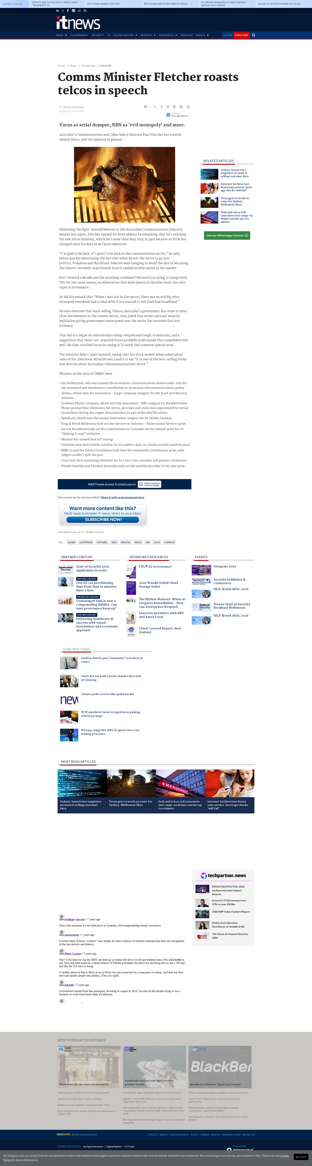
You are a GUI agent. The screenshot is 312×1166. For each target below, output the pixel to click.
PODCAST (187, 35)
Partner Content (77, 557)
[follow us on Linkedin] (57, 10)
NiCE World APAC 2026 (231, 590)
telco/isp (125, 542)
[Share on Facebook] (162, 107)
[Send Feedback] (175, 107)
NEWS (59, 35)
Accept (301, 1157)
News (73, 66)
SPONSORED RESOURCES (149, 557)
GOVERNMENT (79, 35)
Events (201, 557)
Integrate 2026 (225, 567)
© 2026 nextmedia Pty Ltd (84, 1134)
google (71, 542)
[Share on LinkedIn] (168, 107)
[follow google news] (73, 10)
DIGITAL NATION (123, 35)
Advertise (215, 1134)
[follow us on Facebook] (68, 10)
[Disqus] (122, 864)
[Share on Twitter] (155, 107)
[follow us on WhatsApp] (79, 10)
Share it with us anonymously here (122, 497)
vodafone (169, 542)
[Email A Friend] (181, 107)
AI (108, 35)
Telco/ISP (105, 66)
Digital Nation (114, 1146)
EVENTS (200, 35)
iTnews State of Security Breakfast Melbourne (232, 606)
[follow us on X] (63, 10)
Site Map (246, 1134)
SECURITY (98, 35)
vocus (157, 542)
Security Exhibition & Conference (229, 582)
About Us (164, 1134)
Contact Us (153, 1134)
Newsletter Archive (231, 1134)
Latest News (12, 4)
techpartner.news (93, 1146)
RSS (253, 1134)
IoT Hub (129, 1146)
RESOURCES (166, 35)
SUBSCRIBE (241, 35)
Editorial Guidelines (179, 1134)
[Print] (187, 107)
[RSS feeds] (85, 10)
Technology (88, 66)
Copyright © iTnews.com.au (71, 532)
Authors (194, 1134)
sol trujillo (102, 542)
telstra (138, 542)
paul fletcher (86, 542)
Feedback (204, 1134)
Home (61, 66)
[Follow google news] (176, 115)
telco (114, 542)
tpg (148, 542)
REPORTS (146, 35)
